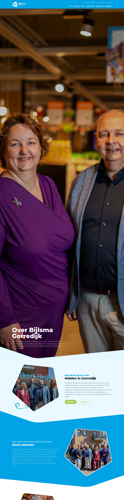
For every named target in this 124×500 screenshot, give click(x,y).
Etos (83, 6)
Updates (108, 6)
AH (70, 6)
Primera (76, 6)
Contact (109, 2)
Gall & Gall (90, 6)
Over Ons (102, 2)
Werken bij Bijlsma (91, 2)
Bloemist (100, 6)
